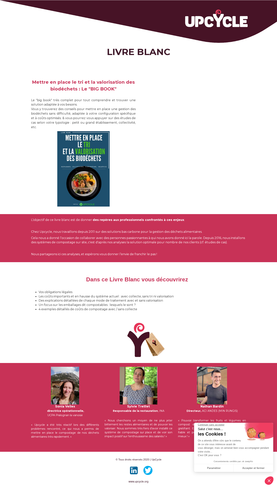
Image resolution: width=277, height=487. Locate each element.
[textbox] (65, 403)
